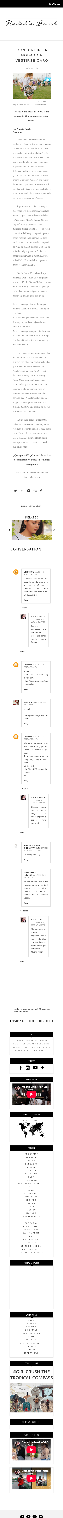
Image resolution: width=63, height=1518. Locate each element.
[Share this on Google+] (20, 490)
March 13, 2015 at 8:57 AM (38, 620)
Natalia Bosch (38, 616)
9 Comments (31, 68)
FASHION (31, 1327)
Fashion (24, 506)
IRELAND (31, 1200)
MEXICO (31, 1210)
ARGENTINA (31, 1154)
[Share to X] (14, 490)
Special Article (35, 506)
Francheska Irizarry (30, 873)
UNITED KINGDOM (31, 1246)
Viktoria (28, 702)
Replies (25, 607)
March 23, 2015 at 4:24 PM (38, 923)
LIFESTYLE (31, 1330)
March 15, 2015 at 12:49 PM (34, 737)
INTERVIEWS (31, 1353)
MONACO (31, 1213)
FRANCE (30, 1190)
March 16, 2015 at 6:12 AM (36, 849)
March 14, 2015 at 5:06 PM (35, 703)
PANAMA (31, 1220)
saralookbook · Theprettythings (32, 846)
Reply (26, 600)
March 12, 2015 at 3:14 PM (34, 573)
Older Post (44, 1021)
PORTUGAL (31, 1223)
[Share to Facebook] (40, 490)
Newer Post (18, 1021)
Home (31, 1021)
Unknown (29, 572)
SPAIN (31, 1236)
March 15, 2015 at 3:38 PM (38, 801)
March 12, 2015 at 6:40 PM (34, 666)
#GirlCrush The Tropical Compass (31, 1375)
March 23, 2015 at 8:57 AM (35, 876)
